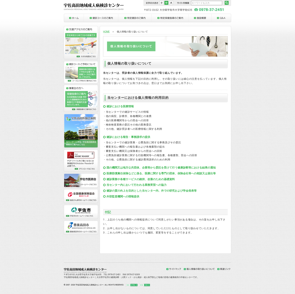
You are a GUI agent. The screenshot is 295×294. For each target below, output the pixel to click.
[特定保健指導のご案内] (169, 18)
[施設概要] (200, 18)
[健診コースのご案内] (101, 18)
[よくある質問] (221, 18)
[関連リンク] (223, 269)
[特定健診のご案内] (134, 18)
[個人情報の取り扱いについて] (199, 269)
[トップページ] (74, 18)
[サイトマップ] (173, 269)
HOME (106, 31)
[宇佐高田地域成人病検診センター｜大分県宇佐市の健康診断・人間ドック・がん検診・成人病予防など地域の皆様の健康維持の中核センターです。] (94, 9)
